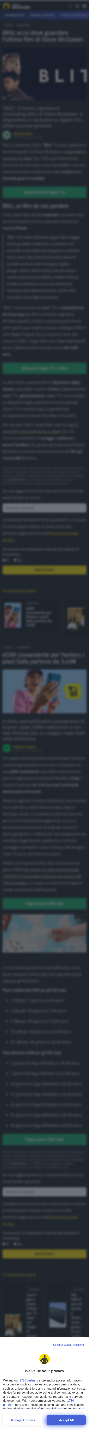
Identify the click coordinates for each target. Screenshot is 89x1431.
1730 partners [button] (28, 1380)
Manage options (23, 1420)
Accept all (66, 1420)
